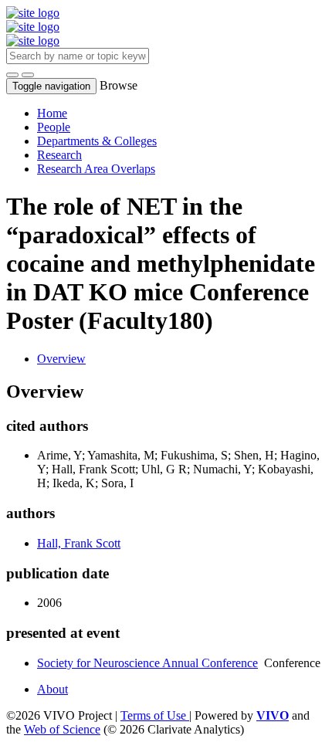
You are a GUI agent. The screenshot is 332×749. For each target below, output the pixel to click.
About (52, 689)
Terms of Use (154, 715)
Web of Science (62, 729)
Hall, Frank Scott (78, 543)
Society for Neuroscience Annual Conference (147, 662)
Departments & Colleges (97, 140)
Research (59, 154)
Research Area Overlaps (96, 168)
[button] (12, 75)
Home (52, 113)
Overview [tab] (61, 358)
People (53, 127)
